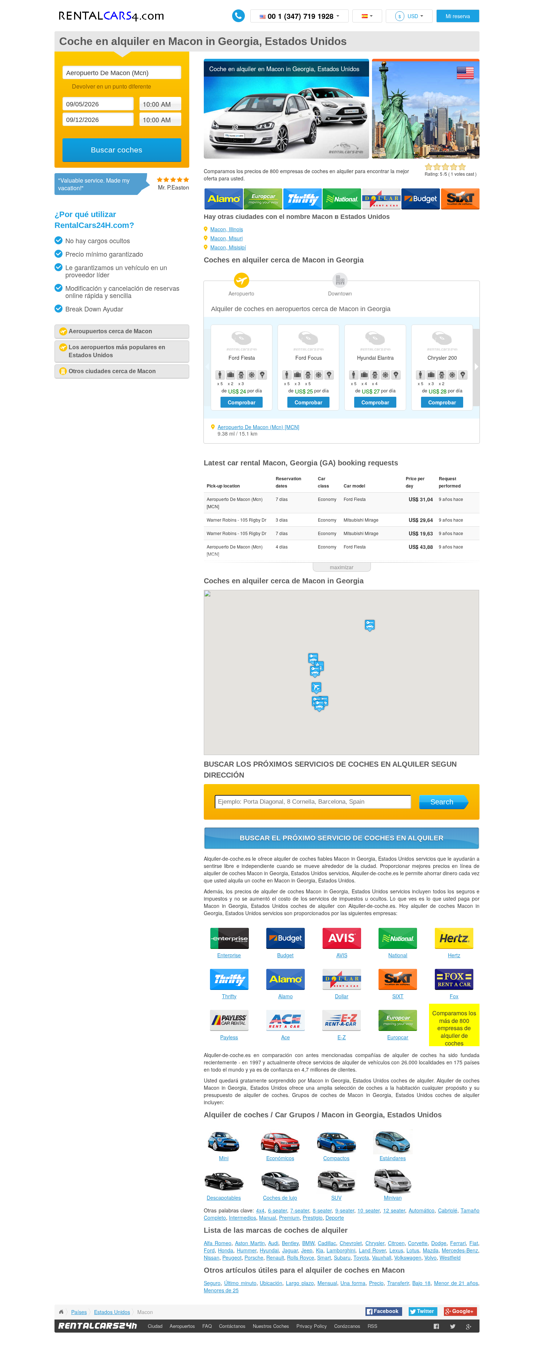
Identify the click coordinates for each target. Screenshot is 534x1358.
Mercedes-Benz (460, 1250)
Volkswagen (407, 1257)
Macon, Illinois (226, 229)
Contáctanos (232, 1325)
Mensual (327, 1282)
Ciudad (155, 1325)
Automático (421, 1210)
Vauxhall (381, 1257)
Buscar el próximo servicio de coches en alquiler (342, 838)
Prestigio (313, 1217)
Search (441, 802)
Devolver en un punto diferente (111, 86)
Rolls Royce (300, 1257)
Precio (376, 1282)
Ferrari (458, 1243)
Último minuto (240, 1282)
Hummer (246, 1250)
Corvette (418, 1243)
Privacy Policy (311, 1325)
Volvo (430, 1257)
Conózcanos (347, 1325)
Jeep (306, 1250)
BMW (308, 1243)
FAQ (207, 1325)
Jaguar (290, 1250)
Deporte (334, 1217)
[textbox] (121, 72)
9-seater (344, 1210)
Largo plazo (300, 1282)
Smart (324, 1257)
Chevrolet (351, 1243)
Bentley (290, 1243)
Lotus (412, 1250)
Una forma (352, 1282)
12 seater (394, 1210)
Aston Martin (250, 1243)
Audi (273, 1243)
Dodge (438, 1243)
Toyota (361, 1257)
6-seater (277, 1210)
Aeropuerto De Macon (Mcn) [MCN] (258, 427)
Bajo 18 (421, 1282)
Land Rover (372, 1250)
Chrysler (374, 1243)
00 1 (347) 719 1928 (301, 16)
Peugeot (232, 1257)
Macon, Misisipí (228, 247)
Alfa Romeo (217, 1243)
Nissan (211, 1257)
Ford (209, 1250)
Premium (289, 1217)
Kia (319, 1250)
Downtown (340, 293)
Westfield (450, 1257)
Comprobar (241, 402)
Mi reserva (458, 16)
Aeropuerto (241, 293)
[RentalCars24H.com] (61, 1312)
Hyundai (269, 1250)
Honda (225, 1250)
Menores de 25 (221, 1290)
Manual (267, 1217)
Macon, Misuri (226, 238)
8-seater (322, 1210)
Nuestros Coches (271, 1325)
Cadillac (327, 1243)
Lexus (396, 1250)
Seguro (212, 1282)
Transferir (398, 1282)
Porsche (253, 1257)
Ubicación (271, 1282)
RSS (372, 1325)
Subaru (342, 1257)
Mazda (430, 1250)
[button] (316, 688)
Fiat (473, 1243)
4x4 (260, 1210)
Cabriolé (447, 1210)
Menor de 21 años (456, 1282)
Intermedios (242, 1217)
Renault (275, 1257)
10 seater (368, 1210)
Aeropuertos (182, 1325)
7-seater (299, 1210)
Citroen (396, 1243)
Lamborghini (341, 1250)
